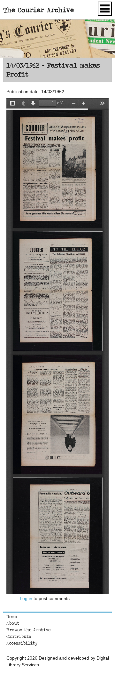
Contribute (18, 636)
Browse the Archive (28, 629)
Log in (26, 598)
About (12, 623)
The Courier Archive (38, 9)
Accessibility (22, 643)
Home (11, 616)
